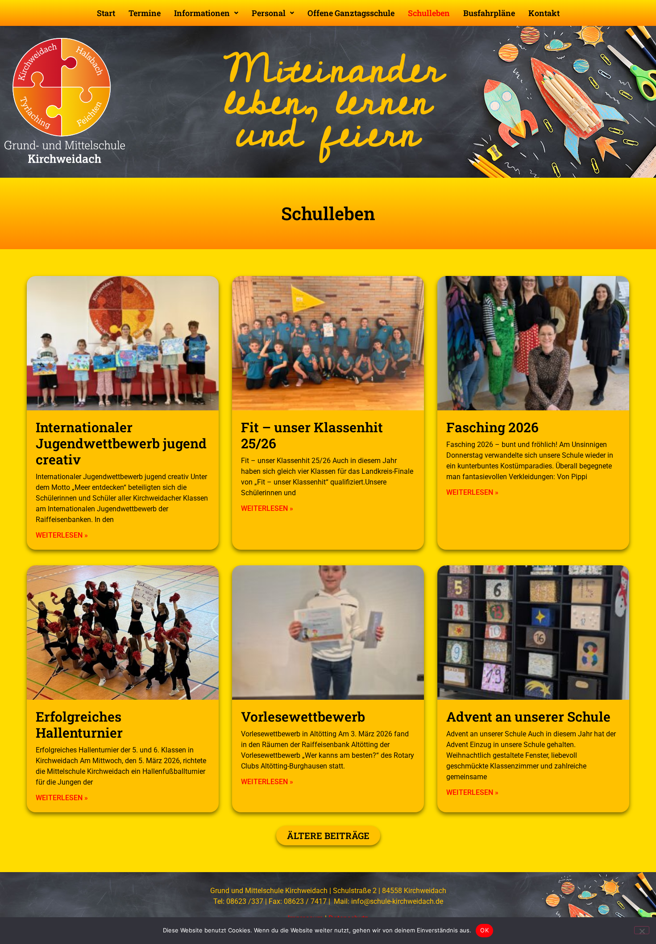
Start (106, 13)
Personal (269, 13)
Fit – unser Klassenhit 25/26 (312, 435)
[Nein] (641, 930)
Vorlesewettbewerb (303, 716)
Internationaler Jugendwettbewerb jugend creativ (121, 443)
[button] (206, 13)
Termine (145, 13)
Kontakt (544, 13)
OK (484, 930)
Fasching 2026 (492, 427)
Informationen (202, 13)
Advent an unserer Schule (528, 716)
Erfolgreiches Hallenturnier (79, 724)
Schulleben (429, 13)
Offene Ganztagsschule (350, 13)
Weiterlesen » (62, 535)
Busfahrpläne (489, 13)
